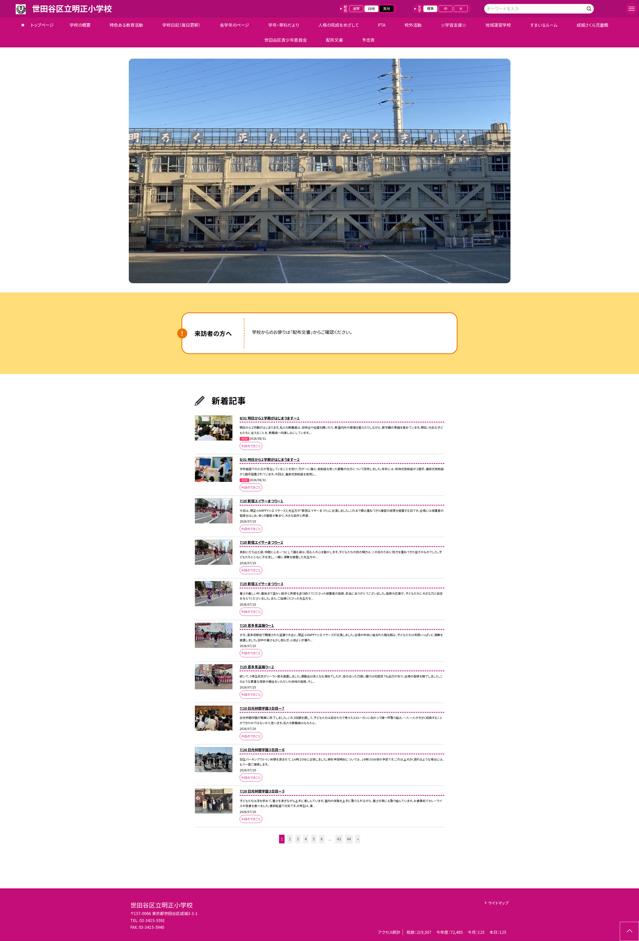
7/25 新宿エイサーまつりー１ (261, 500)
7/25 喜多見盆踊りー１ (257, 625)
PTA (381, 25)
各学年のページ (234, 25)
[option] (319, 171)
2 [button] (290, 838)
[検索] (589, 7)
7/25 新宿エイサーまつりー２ (261, 542)
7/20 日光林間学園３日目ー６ (262, 749)
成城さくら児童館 (592, 25)
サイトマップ (498, 903)
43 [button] (339, 838)
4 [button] (306, 838)
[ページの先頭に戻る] (629, 931)
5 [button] (314, 838)
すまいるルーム (544, 25)
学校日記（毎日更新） (181, 25)
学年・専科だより (283, 25)
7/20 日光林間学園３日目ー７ (262, 708)
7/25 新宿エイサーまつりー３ (261, 583)
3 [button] (298, 838)
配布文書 (334, 40)
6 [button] (322, 838)
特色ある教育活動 (126, 25)
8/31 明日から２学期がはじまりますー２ (270, 459)
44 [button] (349, 838)
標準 (430, 8)
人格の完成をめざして (338, 25)
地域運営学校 (498, 25)
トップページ (42, 25)
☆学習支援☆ (453, 25)
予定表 (368, 40)
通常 (356, 8)
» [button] (358, 838)
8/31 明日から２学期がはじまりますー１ (270, 417)
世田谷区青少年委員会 (285, 40)
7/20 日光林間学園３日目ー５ (262, 791)
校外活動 (413, 25)
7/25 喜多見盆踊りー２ (257, 666)
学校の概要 (80, 25)
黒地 (386, 8)
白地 (371, 8)
